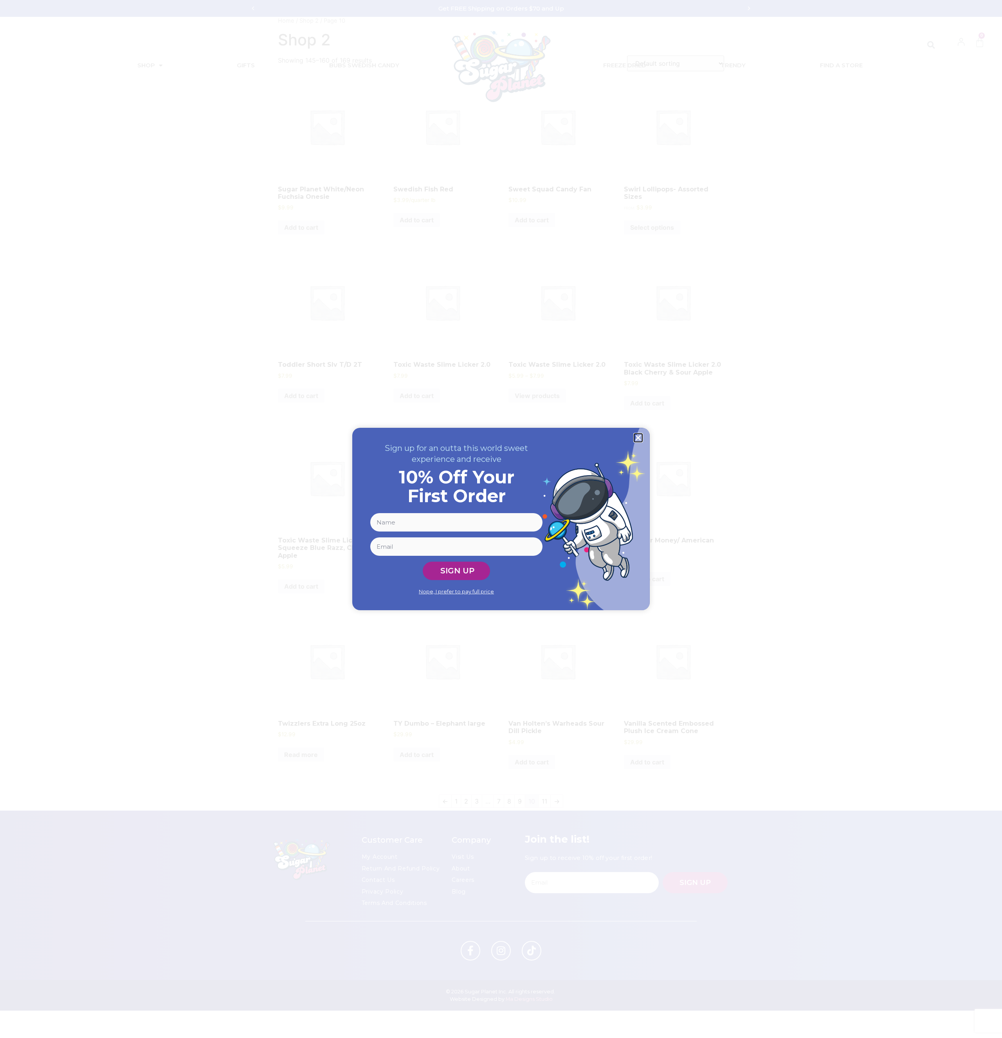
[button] (638, 438)
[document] (501, 519)
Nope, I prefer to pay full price (456, 591)
